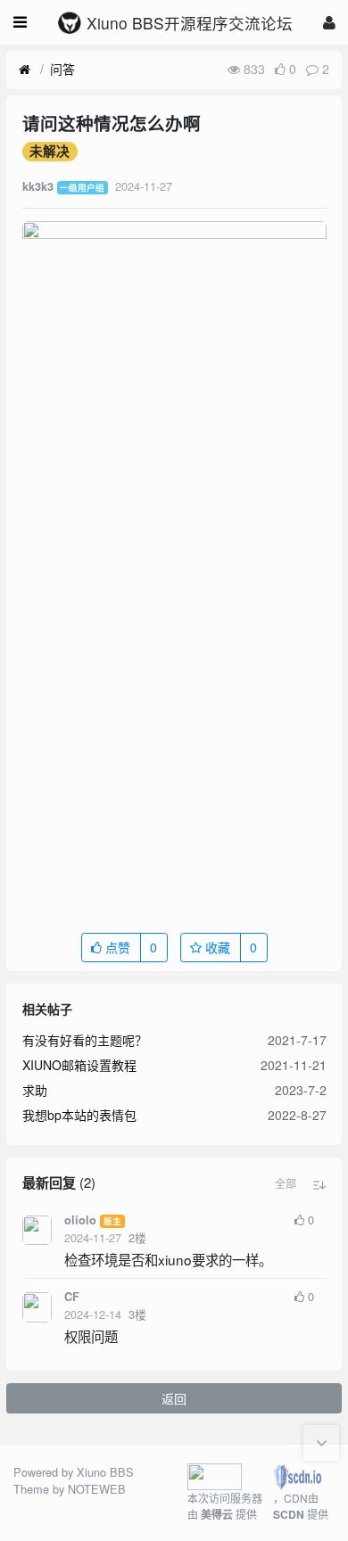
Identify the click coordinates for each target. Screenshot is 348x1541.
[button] (285, 1183)
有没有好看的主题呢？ (84, 1040)
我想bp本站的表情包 (79, 1115)
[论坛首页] (24, 69)
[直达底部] (321, 1443)
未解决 (49, 151)
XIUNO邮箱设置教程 (79, 1065)
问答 (62, 69)
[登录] (329, 21)
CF (71, 1297)
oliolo (80, 1220)
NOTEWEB (97, 1488)
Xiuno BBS (105, 1471)
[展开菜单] (20, 22)
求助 (34, 1090)
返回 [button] (174, 1398)
